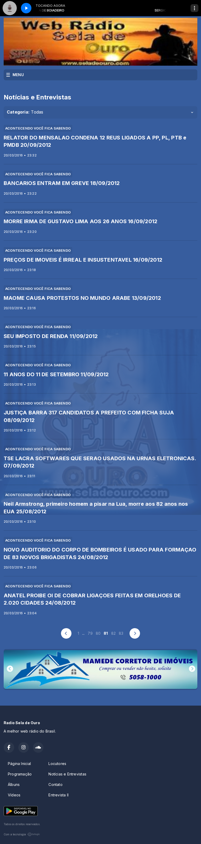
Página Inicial (19, 763)
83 (121, 633)
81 (106, 633)
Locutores (57, 763)
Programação (20, 774)
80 (98, 633)
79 (90, 633)
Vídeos (14, 795)
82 (113, 633)
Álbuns (14, 784)
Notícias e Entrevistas (67, 774)
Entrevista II (58, 795)
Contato (55, 784)
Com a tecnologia (15, 834)
